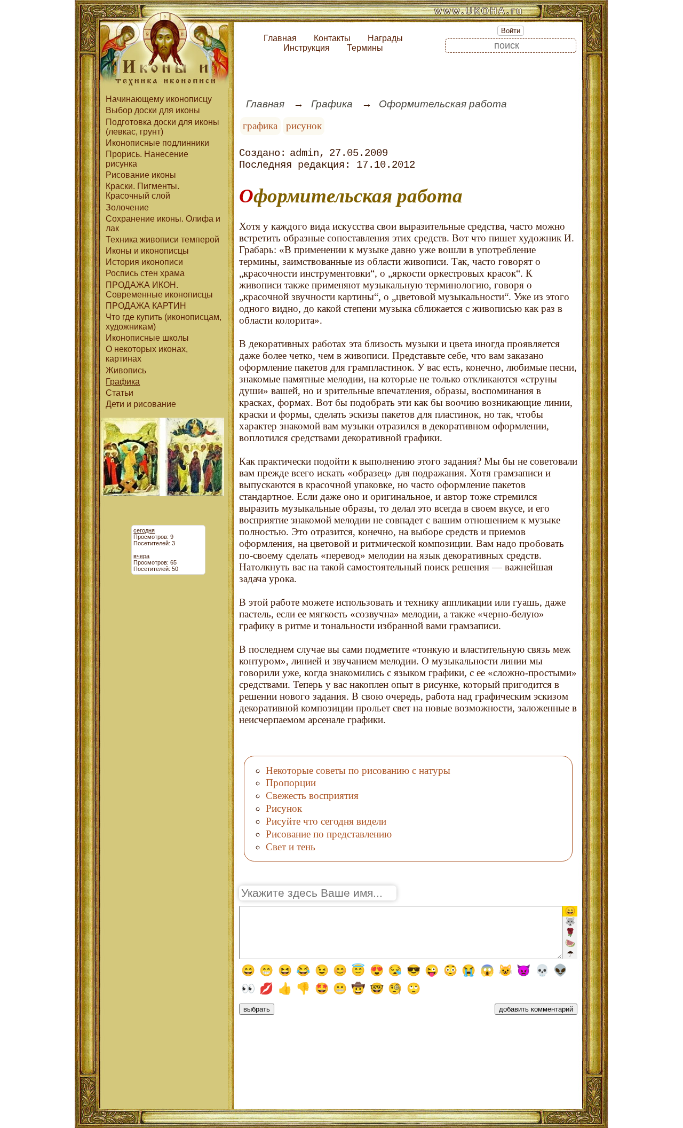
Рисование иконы (141, 174)
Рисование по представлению (329, 834)
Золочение (127, 207)
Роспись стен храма (145, 273)
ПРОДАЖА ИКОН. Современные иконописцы (159, 289)
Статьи (119, 392)
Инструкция (306, 47)
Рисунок (284, 808)
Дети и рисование (141, 404)
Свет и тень (290, 846)
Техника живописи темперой (162, 239)
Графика (123, 381)
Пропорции (291, 782)
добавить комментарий (536, 1009)
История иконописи (144, 262)
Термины (365, 47)
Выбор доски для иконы (153, 110)
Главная (280, 38)
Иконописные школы (147, 337)
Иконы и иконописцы (147, 250)
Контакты (332, 38)
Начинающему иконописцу (159, 99)
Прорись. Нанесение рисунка (147, 159)
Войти (510, 31)
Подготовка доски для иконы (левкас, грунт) (162, 127)
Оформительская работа (443, 103)
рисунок (304, 125)
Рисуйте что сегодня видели (326, 821)
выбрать (256, 1009)
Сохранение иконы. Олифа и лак (163, 223)
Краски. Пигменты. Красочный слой (142, 191)
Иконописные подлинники (157, 142)
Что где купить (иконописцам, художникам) (163, 321)
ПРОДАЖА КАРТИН (146, 305)
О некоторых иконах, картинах (147, 353)
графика (260, 125)
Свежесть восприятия (312, 795)
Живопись (126, 370)
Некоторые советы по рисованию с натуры (358, 770)
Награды (385, 38)
